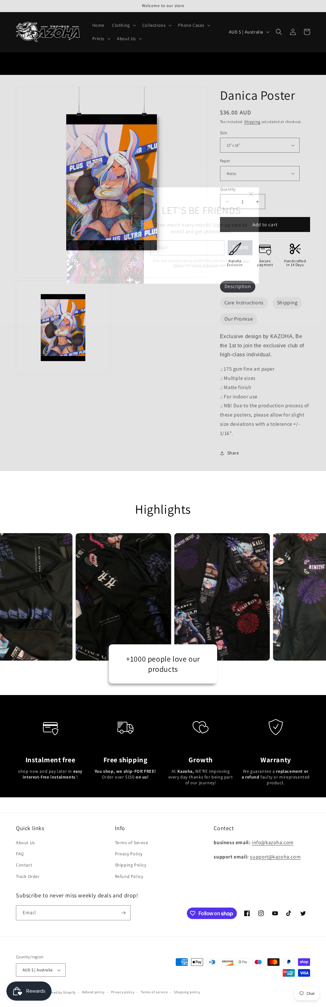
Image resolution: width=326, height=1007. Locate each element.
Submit (240, 515)
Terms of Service (204, 533)
